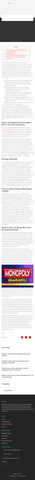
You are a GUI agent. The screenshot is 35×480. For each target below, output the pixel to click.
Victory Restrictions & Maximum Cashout (16, 55)
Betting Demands (10, 53)
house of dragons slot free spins (10, 131)
